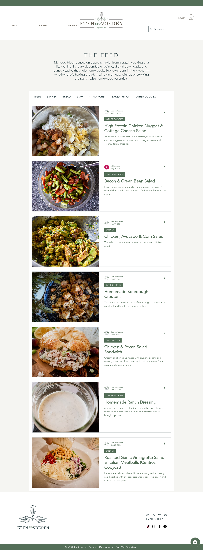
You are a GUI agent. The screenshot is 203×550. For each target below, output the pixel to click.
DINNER (51, 96)
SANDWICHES (97, 96)
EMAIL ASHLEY (154, 519)
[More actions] (165, 112)
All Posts (36, 96)
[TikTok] (148, 526)
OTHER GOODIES (146, 96)
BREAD (66, 96)
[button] (191, 17)
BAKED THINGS (121, 96)
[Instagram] (154, 526)
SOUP (80, 96)
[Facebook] (159, 526)
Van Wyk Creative (126, 547)
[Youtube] (165, 526)
